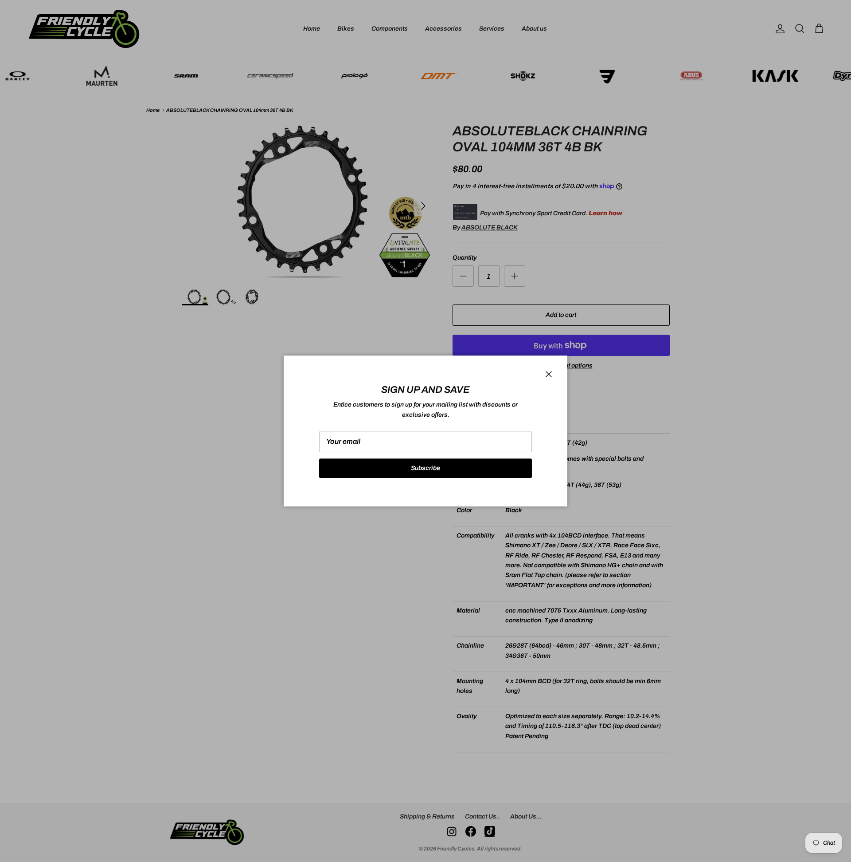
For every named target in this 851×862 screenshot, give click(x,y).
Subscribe (425, 468)
